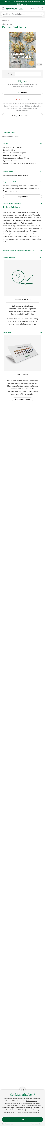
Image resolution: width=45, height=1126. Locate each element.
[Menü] (3, 8)
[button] (41, 34)
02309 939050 (28, 321)
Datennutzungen (31, 1101)
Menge (10, 74)
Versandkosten (32, 84)
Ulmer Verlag (23, 176)
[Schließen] (43, 1)
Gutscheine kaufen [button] (22, 399)
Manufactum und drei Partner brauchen (17, 1098)
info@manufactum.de (28, 324)
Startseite (5, 20)
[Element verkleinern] (37, 64)
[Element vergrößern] (40, 64)
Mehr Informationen (37, 1124)
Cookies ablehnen (7, 1124)
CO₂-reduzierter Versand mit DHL (23, 86)
